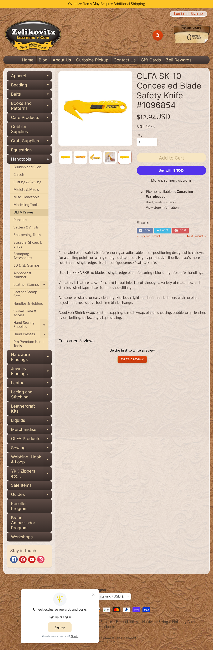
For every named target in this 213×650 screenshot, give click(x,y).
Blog (43, 59)
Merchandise (31, 430)
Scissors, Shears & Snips (28, 245)
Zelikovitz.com (105, 638)
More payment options (171, 181)
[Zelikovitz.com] (33, 35)
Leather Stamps (31, 286)
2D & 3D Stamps (27, 266)
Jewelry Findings (31, 371)
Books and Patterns (31, 106)
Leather (31, 383)
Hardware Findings (31, 357)
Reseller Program (19, 506)
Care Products (31, 118)
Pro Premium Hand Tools (28, 344)
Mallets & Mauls (26, 190)
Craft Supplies (31, 141)
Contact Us (125, 59)
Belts (31, 95)
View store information (162, 208)
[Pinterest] (23, 559)
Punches (20, 220)
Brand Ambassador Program (23, 522)
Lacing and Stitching (31, 394)
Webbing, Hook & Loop (31, 459)
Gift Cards (151, 59)
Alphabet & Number (22, 275)
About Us (62, 59)
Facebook (106, 627)
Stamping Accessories (23, 256)
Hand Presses (31, 335)
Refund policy (127, 622)
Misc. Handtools (26, 197)
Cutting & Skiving (27, 182)
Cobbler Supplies (19, 129)
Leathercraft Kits (31, 409)
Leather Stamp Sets (25, 294)
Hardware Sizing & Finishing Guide (169, 622)
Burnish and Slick (27, 167)
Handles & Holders (28, 304)
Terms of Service (99, 622)
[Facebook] (14, 559)
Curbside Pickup (92, 59)
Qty (139, 135)
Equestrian (21, 149)
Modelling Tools (26, 205)
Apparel (31, 76)
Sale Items (21, 485)
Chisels (19, 175)
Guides (31, 495)
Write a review (132, 359)
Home (27, 59)
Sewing (31, 448)
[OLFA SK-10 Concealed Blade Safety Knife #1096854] (65, 157)
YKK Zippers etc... (31, 474)
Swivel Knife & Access (25, 313)
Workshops (22, 536)
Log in (179, 14)
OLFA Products (31, 439)
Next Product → (196, 236)
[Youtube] (32, 559)
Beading (31, 86)
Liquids (31, 421)
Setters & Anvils (26, 228)
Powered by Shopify (106, 641)
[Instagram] (41, 559)
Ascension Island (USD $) (104, 597)
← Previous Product (148, 236)
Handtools (31, 160)
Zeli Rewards (178, 59)
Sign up (197, 14)
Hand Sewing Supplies (31, 325)
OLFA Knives (23, 213)
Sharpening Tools (27, 235)
